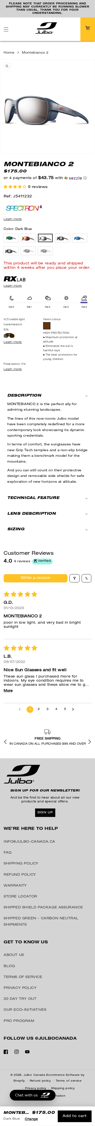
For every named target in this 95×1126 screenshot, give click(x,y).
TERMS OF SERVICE (23, 977)
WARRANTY (15, 885)
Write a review (35, 569)
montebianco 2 (35, 43)
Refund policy (40, 1081)
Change (31, 1119)
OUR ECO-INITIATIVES (25, 1010)
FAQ (8, 853)
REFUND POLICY (20, 874)
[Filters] (74, 569)
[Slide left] (5, 742)
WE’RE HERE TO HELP (31, 829)
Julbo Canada (34, 1075)
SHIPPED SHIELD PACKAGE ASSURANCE (43, 907)
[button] (6, 20)
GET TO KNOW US (26, 942)
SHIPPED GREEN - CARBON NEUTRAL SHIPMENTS (41, 921)
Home (9, 43)
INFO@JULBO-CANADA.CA (29, 842)
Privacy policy (35, 1088)
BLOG (9, 966)
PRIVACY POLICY (20, 988)
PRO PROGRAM (19, 1021)
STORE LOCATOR (20, 896)
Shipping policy (63, 1088)
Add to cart (75, 1116)
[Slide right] (89, 742)
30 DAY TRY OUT (20, 999)
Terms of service (69, 1081)
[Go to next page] (74, 700)
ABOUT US (14, 955)
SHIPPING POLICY (21, 863)
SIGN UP (45, 812)
